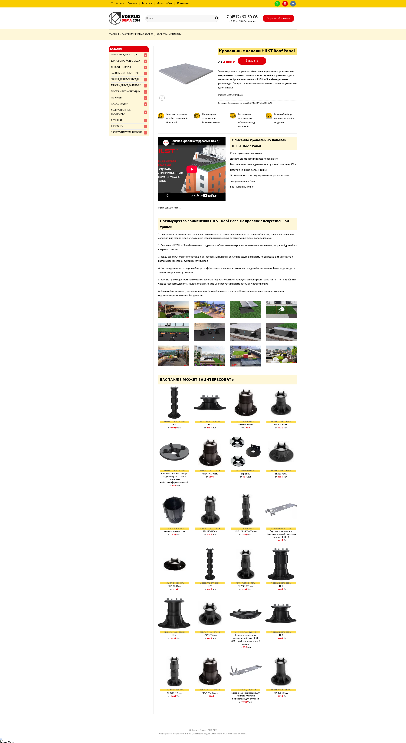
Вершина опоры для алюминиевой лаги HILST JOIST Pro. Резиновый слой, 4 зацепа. (245, 639)
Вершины (245, 474)
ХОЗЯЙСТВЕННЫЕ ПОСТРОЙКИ (121, 112)
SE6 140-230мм (210, 531)
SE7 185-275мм (245, 586)
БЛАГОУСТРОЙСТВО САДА (125, 61)
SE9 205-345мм (174, 693)
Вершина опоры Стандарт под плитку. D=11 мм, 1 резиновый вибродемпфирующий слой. (174, 478)
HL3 (281, 635)
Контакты (183, 3)
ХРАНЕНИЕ (117, 120)
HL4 (174, 635)
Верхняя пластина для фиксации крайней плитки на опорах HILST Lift (281, 534)
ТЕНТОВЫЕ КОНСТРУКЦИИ (125, 91)
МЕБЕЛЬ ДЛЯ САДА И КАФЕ (126, 85)
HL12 (210, 586)
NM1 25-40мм (174, 586)
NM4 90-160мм (246, 425)
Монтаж (147, 3)
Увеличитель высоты (174, 531)
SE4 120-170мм (281, 425)
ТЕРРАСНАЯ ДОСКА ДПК (124, 55)
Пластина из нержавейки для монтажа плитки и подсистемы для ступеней (245, 696)
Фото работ (164, 3)
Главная (132, 3)
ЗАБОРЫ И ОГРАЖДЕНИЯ (124, 73)
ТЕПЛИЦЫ (116, 98)
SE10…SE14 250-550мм (245, 531)
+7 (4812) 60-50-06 (240, 17)
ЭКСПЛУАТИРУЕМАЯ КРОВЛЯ (137, 34)
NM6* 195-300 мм (210, 474)
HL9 (174, 425)
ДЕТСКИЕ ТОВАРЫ (121, 67)
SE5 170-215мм (281, 693)
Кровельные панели (169, 34)
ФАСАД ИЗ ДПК (119, 104)
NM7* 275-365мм (210, 693)
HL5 (281, 586)
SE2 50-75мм (281, 474)
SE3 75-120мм (210, 635)
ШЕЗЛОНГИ (117, 126)
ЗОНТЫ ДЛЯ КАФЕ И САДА (125, 79)
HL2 (210, 425)
